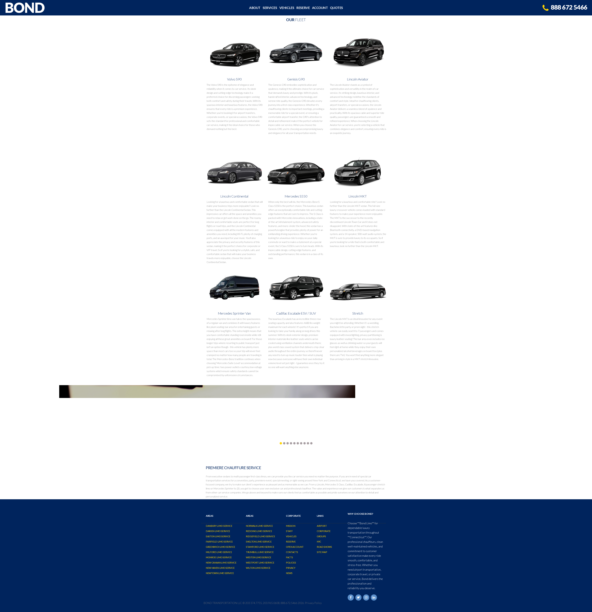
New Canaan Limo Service (221, 562)
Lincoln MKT (358, 196)
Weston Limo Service (258, 557)
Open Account (295, 546)
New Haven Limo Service (220, 567)
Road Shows (324, 546)
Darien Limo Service (218, 531)
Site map (322, 552)
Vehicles (286, 8)
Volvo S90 (234, 79)
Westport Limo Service (260, 562)
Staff (289, 531)
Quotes (336, 8)
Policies (291, 562)
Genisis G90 (296, 79)
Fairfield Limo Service (219, 541)
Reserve (303, 8)
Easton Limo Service (218, 536)
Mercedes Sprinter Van (234, 313)
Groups (321, 536)
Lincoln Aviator (357, 79)
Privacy (290, 567)
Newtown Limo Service (220, 573)
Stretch (357, 313)
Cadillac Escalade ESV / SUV (296, 313)
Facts (289, 557)
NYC (319, 541)
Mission (290, 525)
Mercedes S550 (296, 196)
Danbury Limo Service (219, 525)
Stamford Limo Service (260, 546)
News (289, 573)
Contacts (292, 552)
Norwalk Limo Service (259, 525)
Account (320, 8)
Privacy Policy (313, 603)
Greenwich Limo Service (220, 546)
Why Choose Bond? (360, 513)
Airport (322, 525)
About (254, 8)
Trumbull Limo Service (259, 552)
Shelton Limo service (259, 541)
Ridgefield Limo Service (260, 536)
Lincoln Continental (234, 196)
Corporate (324, 531)
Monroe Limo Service (219, 557)
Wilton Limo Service (258, 567)
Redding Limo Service (259, 531)
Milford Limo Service (219, 552)
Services (270, 8)
